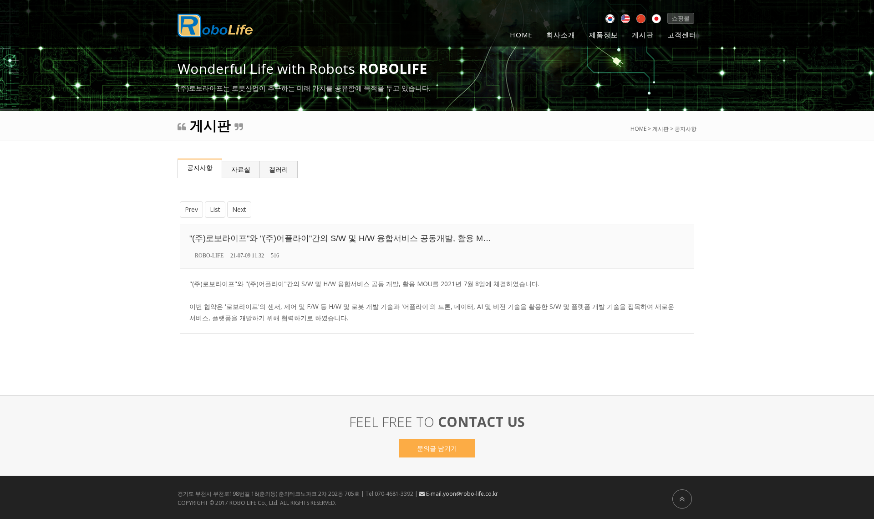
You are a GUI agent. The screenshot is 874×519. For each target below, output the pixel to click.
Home (521, 34)
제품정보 (603, 34)
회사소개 (560, 34)
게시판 (643, 34)
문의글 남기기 (437, 448)
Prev (191, 209)
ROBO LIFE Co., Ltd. (254, 503)
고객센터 (681, 34)
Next (239, 209)
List (215, 209)
